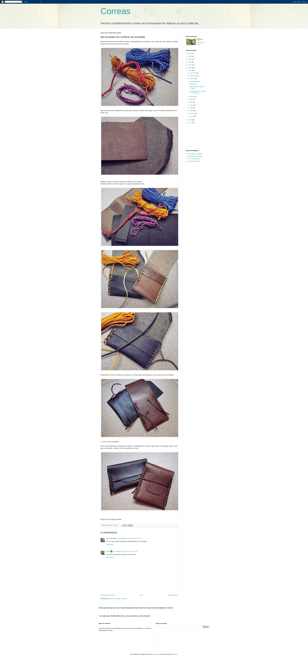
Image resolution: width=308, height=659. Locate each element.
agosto (192, 96)
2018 (190, 56)
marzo (192, 111)
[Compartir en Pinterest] (132, 525)
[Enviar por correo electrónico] (123, 525)
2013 (190, 70)
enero (192, 116)
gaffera (155, 654)
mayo (192, 105)
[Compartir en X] (127, 525)
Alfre (108, 551)
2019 (190, 53)
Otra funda (192, 84)
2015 (190, 65)
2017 (190, 59)
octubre (192, 78)
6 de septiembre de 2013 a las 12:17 (129, 538)
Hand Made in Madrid (195, 154)
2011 (190, 122)
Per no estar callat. (194, 159)
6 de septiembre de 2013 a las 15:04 (125, 551)
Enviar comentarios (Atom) (118, 598)
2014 (190, 68)
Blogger (175, 654)
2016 (190, 62)
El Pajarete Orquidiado (195, 156)
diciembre (193, 73)
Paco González (111, 538)
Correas (115, 11)
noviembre (193, 76)
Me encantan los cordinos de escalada (197, 92)
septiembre (193, 81)
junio (191, 102)
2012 (190, 120)
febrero (192, 113)
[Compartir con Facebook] (129, 525)
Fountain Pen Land (194, 161)
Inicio (141, 595)
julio (191, 99)
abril (191, 108)
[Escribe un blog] (125, 525)
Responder (110, 544)
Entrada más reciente (108, 595)
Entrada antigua (173, 595)
